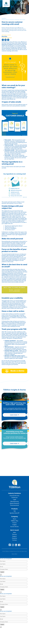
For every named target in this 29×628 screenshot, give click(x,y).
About (14, 519)
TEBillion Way (14, 521)
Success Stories (14, 526)
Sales (14, 532)
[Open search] (22, 2)
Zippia (3, 214)
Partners (14, 534)
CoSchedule (5, 274)
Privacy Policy (14, 553)
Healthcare (14, 497)
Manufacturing (14, 501)
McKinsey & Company (7, 44)
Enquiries (14, 538)
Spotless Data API (14, 513)
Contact (14, 540)
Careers (14, 522)
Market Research (14, 503)
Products (14, 509)
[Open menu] (25, 3)
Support (14, 536)
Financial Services (14, 495)
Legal (14, 499)
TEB (14, 511)
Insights (4, 18)
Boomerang (5, 95)
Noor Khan (4, 36)
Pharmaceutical (14, 505)
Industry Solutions (14, 493)
